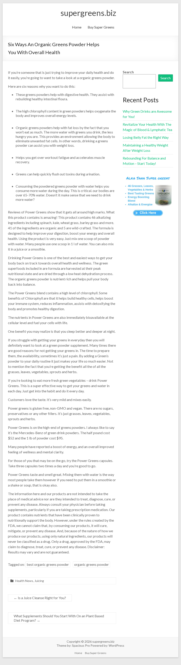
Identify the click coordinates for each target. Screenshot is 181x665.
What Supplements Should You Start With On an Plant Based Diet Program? (59, 618)
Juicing (39, 581)
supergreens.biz (88, 13)
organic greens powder (91, 564)
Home (76, 27)
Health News (24, 581)
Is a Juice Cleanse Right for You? (40, 598)
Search (128, 72)
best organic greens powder (48, 564)
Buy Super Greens (101, 27)
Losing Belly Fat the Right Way (146, 137)
